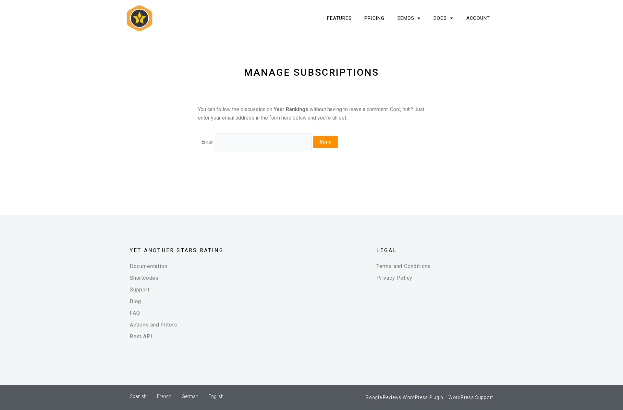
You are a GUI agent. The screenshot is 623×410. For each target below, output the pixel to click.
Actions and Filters (153, 325)
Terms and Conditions (403, 266)
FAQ (135, 313)
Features (339, 18)
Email (207, 142)
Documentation (148, 266)
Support (140, 290)
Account (478, 18)
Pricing (374, 18)
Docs (440, 18)
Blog (135, 301)
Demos (405, 18)
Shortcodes (144, 278)
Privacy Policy (394, 278)
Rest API (141, 336)
